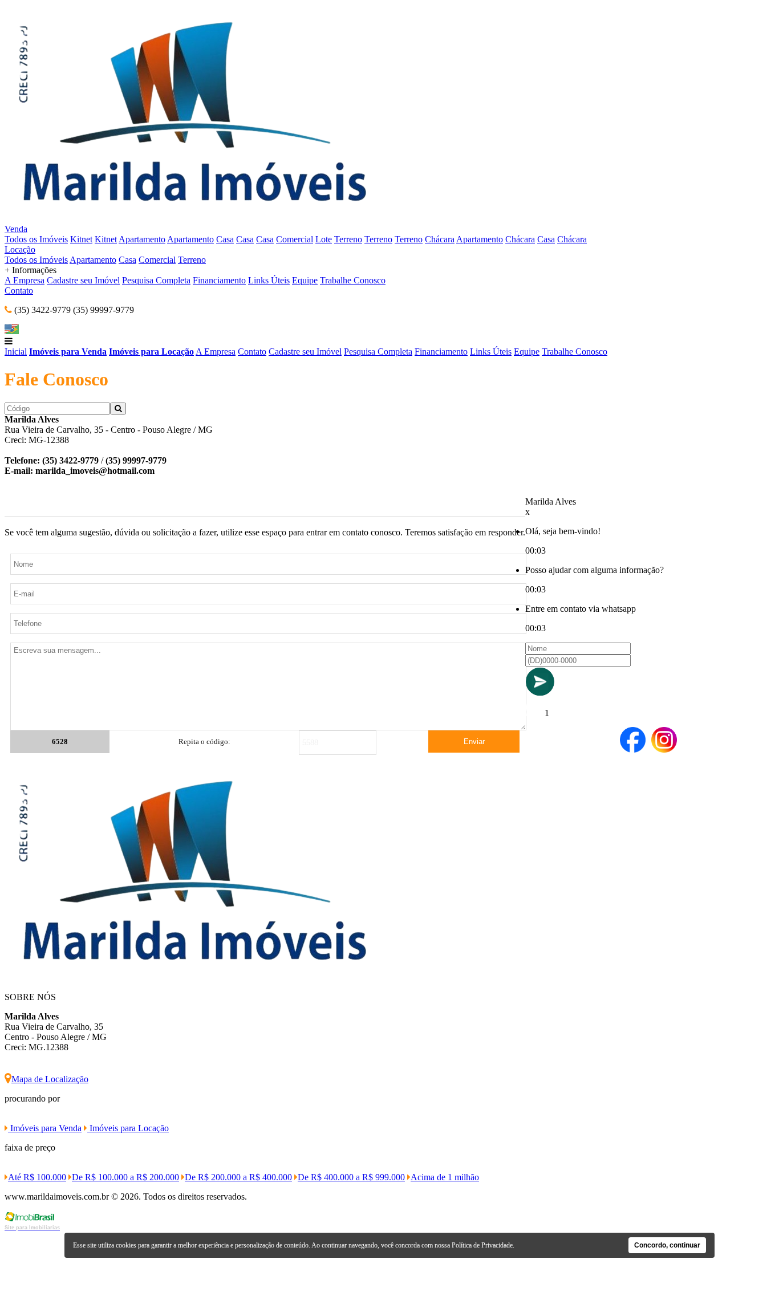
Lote (323, 239)
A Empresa (24, 280)
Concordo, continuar (667, 1245)
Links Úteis (269, 280)
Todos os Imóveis (36, 239)
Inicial (16, 351)
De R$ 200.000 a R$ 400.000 (238, 1177)
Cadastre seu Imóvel (83, 280)
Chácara (440, 239)
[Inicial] (192, 219)
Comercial (294, 239)
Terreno (348, 239)
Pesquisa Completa (156, 280)
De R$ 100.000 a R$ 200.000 (125, 1177)
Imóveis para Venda (68, 351)
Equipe (305, 280)
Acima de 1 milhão (445, 1177)
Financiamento (219, 280)
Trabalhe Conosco (353, 280)
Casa (225, 239)
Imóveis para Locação (151, 351)
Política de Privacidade (482, 1245)
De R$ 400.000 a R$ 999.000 (351, 1177)
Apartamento (142, 239)
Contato (19, 290)
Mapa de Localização (49, 1079)
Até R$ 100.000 (37, 1177)
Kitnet (81, 239)
